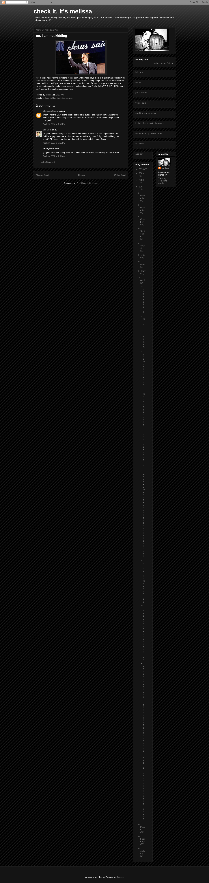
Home (81, 175)
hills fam (139, 72)
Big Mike (47, 130)
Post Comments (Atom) (87, 183)
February (142, 840)
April (142, 280)
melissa (165, 168)
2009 (141, 173)
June (142, 264)
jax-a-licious (141, 92)
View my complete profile (162, 180)
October (142, 220)
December (142, 196)
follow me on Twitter (163, 63)
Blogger (119, 877)
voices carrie (141, 103)
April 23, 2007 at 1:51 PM (54, 124)
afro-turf (139, 154)
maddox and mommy (145, 113)
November (142, 208)
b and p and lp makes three (148, 133)
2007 (141, 186)
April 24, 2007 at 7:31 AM (54, 156)
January (142, 852)
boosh (138, 82)
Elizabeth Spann (50, 111)
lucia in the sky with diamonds (149, 123)
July (143, 255)
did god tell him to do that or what (58, 98)
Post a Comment (47, 162)
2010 (141, 169)
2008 (141, 180)
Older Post (120, 175)
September (142, 234)
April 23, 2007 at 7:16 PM (54, 143)
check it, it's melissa (63, 11)
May (143, 271)
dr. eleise (139, 143)
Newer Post (42, 175)
